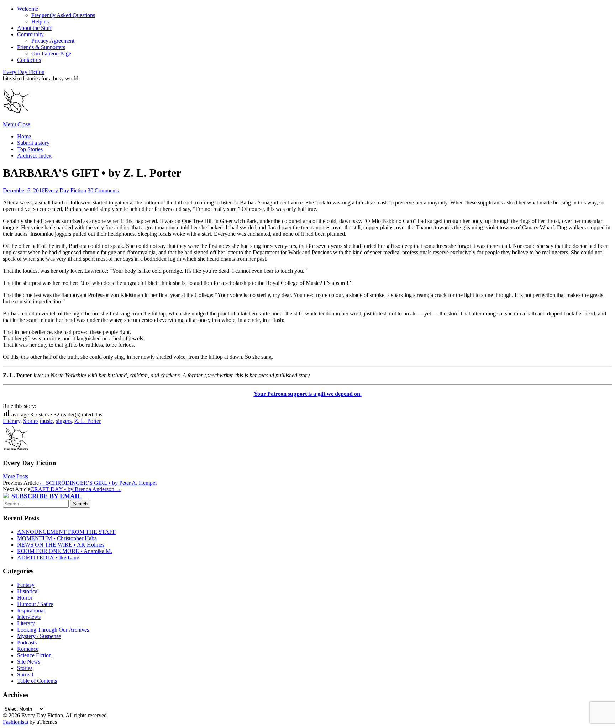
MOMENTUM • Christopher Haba (57, 538)
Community (30, 34)
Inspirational (31, 610)
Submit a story (33, 143)
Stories (30, 421)
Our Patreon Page (51, 54)
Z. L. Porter (87, 421)
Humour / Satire (35, 604)
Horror (24, 598)
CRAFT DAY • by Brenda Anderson (75, 489)
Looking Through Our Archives (53, 630)
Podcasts (27, 642)
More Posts (15, 476)
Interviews (29, 617)
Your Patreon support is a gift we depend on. (308, 394)
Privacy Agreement (52, 41)
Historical (28, 591)
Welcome (27, 9)
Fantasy (26, 585)
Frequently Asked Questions (63, 15)
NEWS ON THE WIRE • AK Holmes (60, 545)
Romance (27, 649)
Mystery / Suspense (39, 636)
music (46, 421)
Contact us (29, 60)
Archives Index (34, 156)
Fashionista (15, 722)
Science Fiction (34, 655)
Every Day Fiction (23, 72)
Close (23, 124)
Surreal (25, 674)
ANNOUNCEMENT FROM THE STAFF (66, 532)
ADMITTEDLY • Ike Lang (48, 557)
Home (24, 136)
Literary (11, 421)
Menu (9, 124)
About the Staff (34, 28)
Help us (40, 21)
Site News (28, 662)
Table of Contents (37, 681)
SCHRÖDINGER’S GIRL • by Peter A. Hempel (98, 483)
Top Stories (30, 149)
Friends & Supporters (41, 47)
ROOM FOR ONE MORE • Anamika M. (64, 551)
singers (64, 421)
